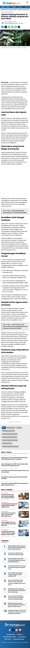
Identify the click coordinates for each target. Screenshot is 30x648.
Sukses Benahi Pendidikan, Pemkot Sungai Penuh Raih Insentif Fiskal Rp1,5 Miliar (15, 597)
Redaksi (19, 634)
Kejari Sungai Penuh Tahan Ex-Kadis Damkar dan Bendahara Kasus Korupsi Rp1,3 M (17, 547)
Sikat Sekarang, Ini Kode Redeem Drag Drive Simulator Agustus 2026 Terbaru (16, 604)
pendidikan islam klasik (8, 431)
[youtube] (20, 630)
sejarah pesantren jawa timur (10, 446)
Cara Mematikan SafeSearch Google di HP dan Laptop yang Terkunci (9, 505)
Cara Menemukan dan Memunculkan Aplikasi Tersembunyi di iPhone (7, 496)
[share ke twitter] (6, 27)
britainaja (7, 22)
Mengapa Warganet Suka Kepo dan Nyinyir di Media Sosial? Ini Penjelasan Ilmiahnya (17, 612)
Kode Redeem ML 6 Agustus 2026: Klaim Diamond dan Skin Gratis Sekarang (16, 590)
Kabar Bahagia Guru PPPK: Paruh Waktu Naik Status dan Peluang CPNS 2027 (16, 560)
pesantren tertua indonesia (9, 437)
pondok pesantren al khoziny (9, 440)
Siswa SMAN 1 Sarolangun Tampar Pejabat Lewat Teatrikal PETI (15, 574)
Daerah (14, 7)
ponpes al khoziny (7, 443)
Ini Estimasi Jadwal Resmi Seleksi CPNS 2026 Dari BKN (15, 553)
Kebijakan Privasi (19, 639)
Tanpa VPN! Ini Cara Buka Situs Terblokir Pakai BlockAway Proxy (8, 514)
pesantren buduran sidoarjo (9, 434)
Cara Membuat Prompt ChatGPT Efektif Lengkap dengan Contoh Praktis (8, 533)
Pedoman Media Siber (9, 637)
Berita (8, 7)
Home (3, 7)
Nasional (11, 12)
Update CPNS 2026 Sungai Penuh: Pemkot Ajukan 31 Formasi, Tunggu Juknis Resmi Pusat (16, 582)
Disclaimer (22, 637)
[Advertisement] (15, 65)
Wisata (20, 7)
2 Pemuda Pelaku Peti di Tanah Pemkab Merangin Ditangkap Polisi (17, 567)
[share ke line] (16, 27)
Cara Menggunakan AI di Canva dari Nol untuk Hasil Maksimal (8, 523)
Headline (19, 428)
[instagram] (16, 630)
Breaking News (11, 428)
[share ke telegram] (12, 27)
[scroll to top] (27, 639)
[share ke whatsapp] (9, 27)
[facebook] (9, 630)
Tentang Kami (10, 634)
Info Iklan (8, 639)
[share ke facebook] (2, 27)
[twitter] (13, 630)
